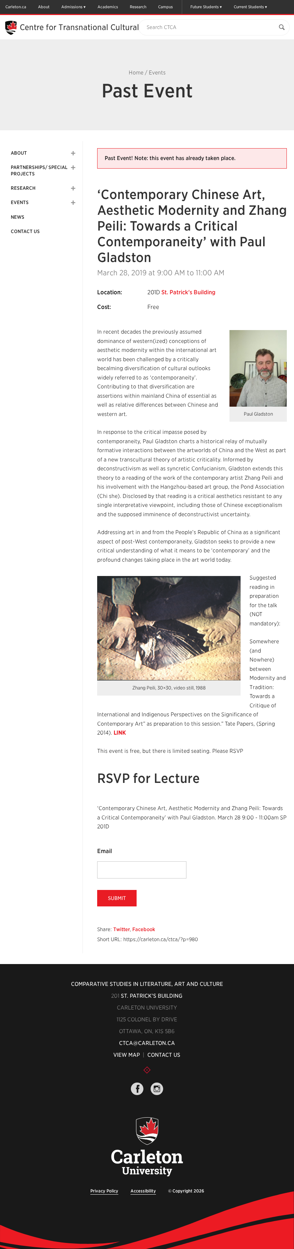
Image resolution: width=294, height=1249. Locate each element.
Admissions (71, 6)
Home (136, 72)
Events (157, 72)
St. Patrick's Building (188, 292)
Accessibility (143, 1191)
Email (104, 851)
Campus (165, 6)
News (17, 217)
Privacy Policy (104, 1191)
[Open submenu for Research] (73, 188)
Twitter (121, 929)
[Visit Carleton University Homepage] (147, 1147)
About (43, 6)
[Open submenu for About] (73, 153)
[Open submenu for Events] (73, 202)
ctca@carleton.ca (147, 1043)
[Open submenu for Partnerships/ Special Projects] (73, 167)
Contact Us (25, 231)
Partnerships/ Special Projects (39, 170)
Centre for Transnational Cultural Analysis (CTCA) (110, 27)
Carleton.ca (15, 6)
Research (138, 6)
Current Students (249, 6)
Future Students (204, 6)
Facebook (143, 929)
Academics (108, 6)
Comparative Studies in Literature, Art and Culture (147, 984)
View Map (126, 1055)
